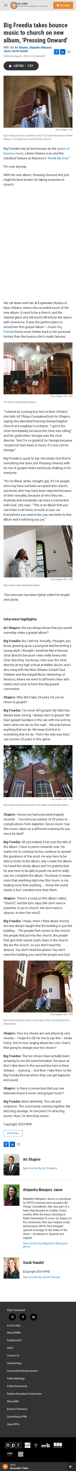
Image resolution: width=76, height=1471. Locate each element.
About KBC (13, 1401)
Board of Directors (17, 1409)
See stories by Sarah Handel (41, 1277)
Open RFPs (13, 1424)
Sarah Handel (20, 51)
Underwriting (14, 1363)
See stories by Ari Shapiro (40, 1168)
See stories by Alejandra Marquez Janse (45, 1244)
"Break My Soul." (58, 158)
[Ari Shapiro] (11, 1164)
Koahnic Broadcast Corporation (24, 1393)
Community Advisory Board (22, 1371)
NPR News (13, 1133)
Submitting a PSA (17, 1416)
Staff (10, 1348)
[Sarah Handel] (11, 1268)
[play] (5, 1466)
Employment (14, 1340)
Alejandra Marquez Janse (43, 1190)
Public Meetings (16, 1378)
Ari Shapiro (21, 47)
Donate (65, 5)
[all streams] (71, 1466)
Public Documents (17, 1386)
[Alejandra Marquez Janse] (11, 1195)
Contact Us (13, 1355)
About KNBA (14, 1332)
